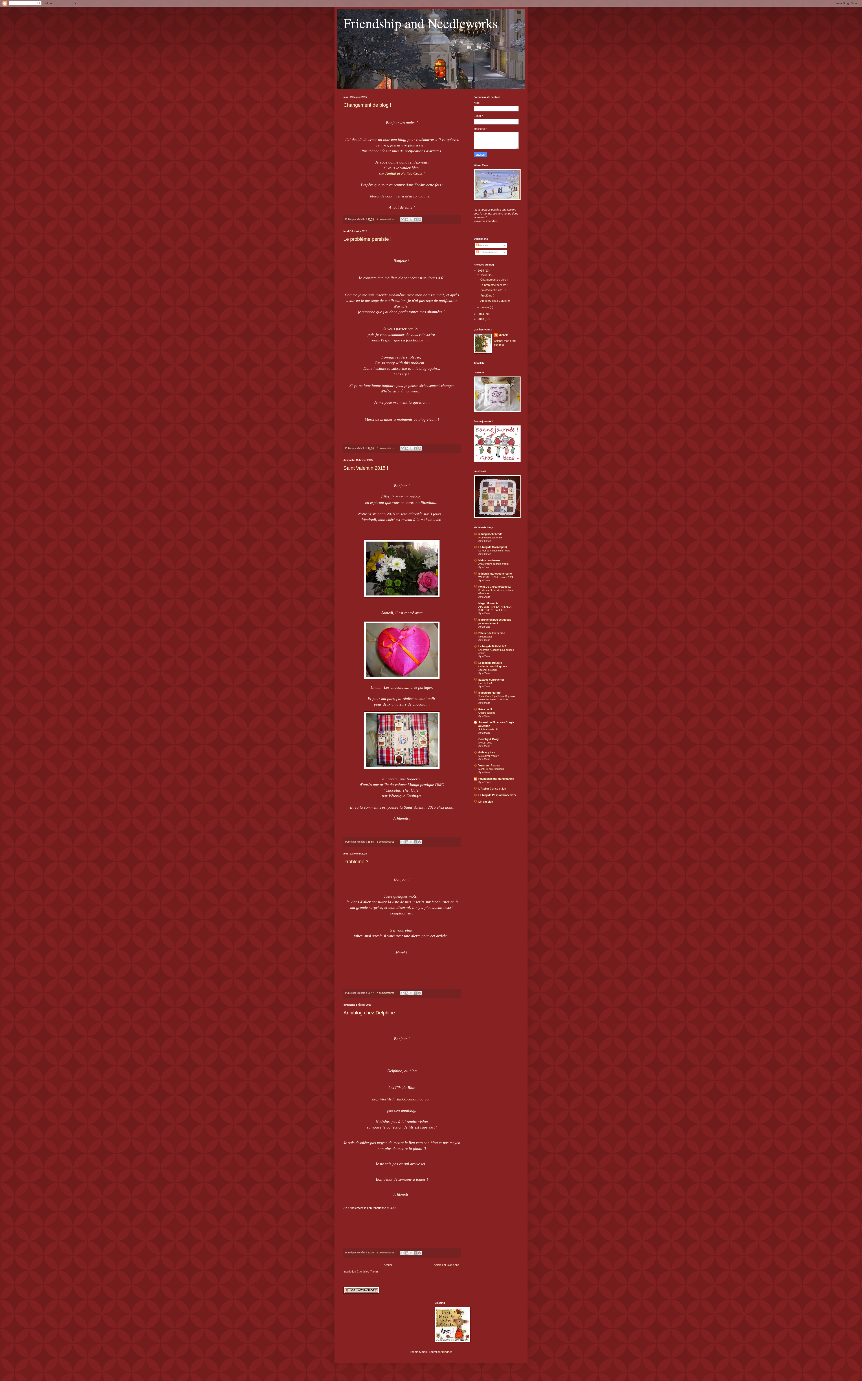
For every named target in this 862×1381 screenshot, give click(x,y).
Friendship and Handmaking (496, 778)
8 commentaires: (386, 1252)
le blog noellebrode (490, 534)
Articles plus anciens (446, 1265)
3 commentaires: (386, 448)
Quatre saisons (486, 712)
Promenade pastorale (490, 537)
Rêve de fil (485, 709)
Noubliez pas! (485, 636)
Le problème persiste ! (367, 239)
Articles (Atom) (369, 1271)
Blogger (447, 1352)
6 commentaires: (386, 841)
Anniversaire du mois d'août (493, 563)
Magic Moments (488, 603)
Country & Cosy (488, 739)
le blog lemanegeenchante (495, 573)
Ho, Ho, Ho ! (485, 683)
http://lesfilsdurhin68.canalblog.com (401, 1099)
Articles (483, 245)
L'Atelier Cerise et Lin (492, 788)
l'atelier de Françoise (491, 633)
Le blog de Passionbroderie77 (497, 795)
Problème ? (355, 861)
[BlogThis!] (407, 219)
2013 (481, 319)
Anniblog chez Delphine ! (370, 1013)
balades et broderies (491, 679)
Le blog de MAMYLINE (492, 646)
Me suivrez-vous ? (488, 756)
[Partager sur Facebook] (415, 219)
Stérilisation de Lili (487, 729)
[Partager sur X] (411, 219)
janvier (485, 307)
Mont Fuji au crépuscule (491, 769)
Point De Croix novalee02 (494, 586)
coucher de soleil (487, 669)
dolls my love (486, 752)
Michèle (503, 335)
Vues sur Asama (489, 765)
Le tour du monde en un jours (494, 550)
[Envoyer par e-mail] (402, 219)
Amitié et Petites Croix (403, 173)
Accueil (388, 1265)
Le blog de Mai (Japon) (492, 547)
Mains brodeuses (489, 560)
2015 (481, 270)
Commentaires (488, 252)
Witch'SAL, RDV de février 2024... (496, 577)
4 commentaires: (386, 219)
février (485, 275)
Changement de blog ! (367, 105)
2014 (481, 314)
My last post (485, 742)
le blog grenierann (489, 692)
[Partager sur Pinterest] (419, 219)
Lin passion (485, 801)
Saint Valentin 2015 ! (365, 468)
